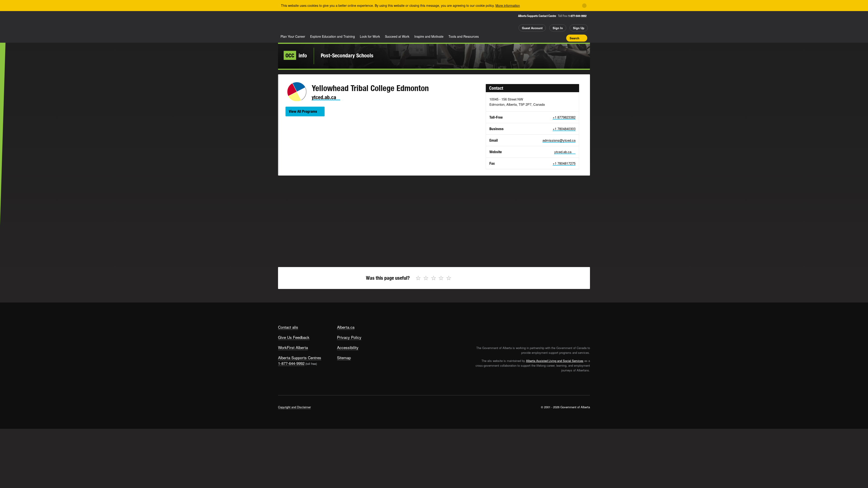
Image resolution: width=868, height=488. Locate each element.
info (296, 55)
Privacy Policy (349, 337)
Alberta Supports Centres (299, 357)
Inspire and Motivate (428, 36)
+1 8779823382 (564, 117)
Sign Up (578, 28)
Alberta (296, 22)
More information (507, 5)
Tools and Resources (463, 36)
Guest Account (532, 28)
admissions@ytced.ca (559, 140)
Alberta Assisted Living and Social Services (554, 361)
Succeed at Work (397, 36)
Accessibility (348, 347)
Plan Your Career (293, 36)
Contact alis (288, 327)
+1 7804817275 (564, 163)
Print (561, 38)
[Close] (584, 5)
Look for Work (370, 36)
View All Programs (303, 111)
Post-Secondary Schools (347, 55)
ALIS (326, 22)
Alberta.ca (345, 327)
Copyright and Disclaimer (294, 407)
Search (574, 38)
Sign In (558, 28)
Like (553, 37)
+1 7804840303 (564, 128)
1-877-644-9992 (577, 16)
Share (537, 38)
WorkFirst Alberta (293, 347)
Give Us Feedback (293, 337)
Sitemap (344, 357)
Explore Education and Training (332, 36)
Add (545, 38)
